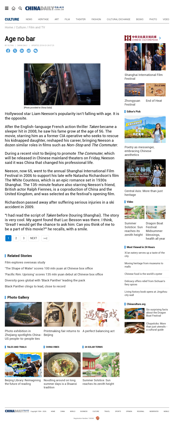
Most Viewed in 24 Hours (141, 247)
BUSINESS (83, 411)
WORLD (72, 411)
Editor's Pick (134, 111)
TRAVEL (107, 411)
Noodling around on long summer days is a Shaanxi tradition (60, 384)
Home (9, 27)
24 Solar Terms (94, 347)
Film (67, 19)
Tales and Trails (16, 347)
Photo (153, 19)
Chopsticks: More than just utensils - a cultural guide (156, 326)
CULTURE (12, 19)
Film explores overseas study (25, 262)
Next (33, 238)
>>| (45, 238)
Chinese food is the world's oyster (143, 273)
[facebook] (8, 51)
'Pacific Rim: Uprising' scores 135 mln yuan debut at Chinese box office (54, 274)
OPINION (129, 411)
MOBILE (166, 411)
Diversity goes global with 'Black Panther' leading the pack (45, 280)
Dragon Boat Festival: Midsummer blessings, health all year (155, 231)
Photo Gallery (18, 297)
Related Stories (19, 256)
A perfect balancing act (99, 331)
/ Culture (20, 27)
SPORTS (118, 411)
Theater (81, 19)
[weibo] (28, 51)
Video (166, 19)
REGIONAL (140, 411)
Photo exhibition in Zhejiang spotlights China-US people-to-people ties (23, 334)
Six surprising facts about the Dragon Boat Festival (157, 312)
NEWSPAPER (154, 411)
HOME (53, 411)
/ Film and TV (36, 27)
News (29, 19)
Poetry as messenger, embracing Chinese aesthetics (139, 151)
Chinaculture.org (136, 304)
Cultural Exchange (118, 19)
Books (139, 19)
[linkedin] (22, 51)
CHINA (62, 411)
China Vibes (52, 347)
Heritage (43, 19)
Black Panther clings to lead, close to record (35, 286)
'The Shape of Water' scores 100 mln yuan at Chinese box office (49, 268)
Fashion (96, 19)
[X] (15, 51)
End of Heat (154, 101)
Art (57, 19)
